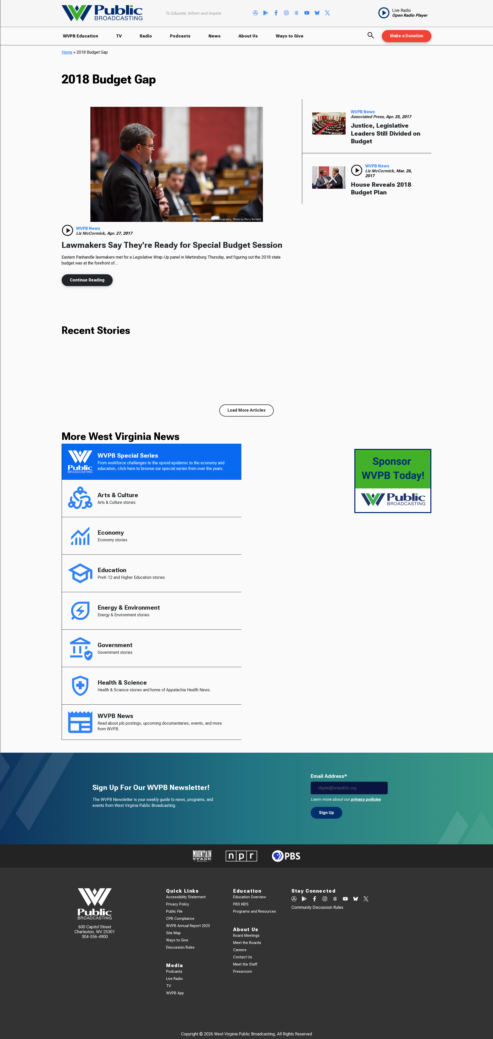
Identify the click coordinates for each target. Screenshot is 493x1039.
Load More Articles (246, 410)
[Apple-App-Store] (255, 13)
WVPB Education (80, 36)
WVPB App (175, 993)
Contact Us (242, 957)
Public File (174, 911)
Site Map (173, 933)
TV (119, 36)
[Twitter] (327, 13)
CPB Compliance (180, 919)
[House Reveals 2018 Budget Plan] (329, 177)
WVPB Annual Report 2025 (188, 926)
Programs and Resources (254, 911)
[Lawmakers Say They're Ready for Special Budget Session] (177, 164)
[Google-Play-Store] (265, 13)
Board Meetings (246, 935)
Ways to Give (290, 36)
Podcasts (180, 36)
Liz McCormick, (91, 233)
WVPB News (88, 228)
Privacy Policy (177, 904)
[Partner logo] (202, 856)
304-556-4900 (95, 936)
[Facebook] (276, 13)
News (214, 36)
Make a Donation (406, 35)
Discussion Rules (180, 947)
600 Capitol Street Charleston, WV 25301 (94, 929)
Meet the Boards (247, 943)
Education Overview (249, 897)
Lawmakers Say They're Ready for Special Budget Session (172, 245)
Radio (146, 36)
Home (67, 52)
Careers (239, 950)
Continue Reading (87, 280)
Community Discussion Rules (317, 907)
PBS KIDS (241, 904)
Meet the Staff (245, 964)
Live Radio (174, 979)
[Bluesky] (317, 13)
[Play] (67, 230)
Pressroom (242, 971)
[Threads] (296, 13)
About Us (248, 36)
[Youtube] (306, 13)
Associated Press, (368, 116)
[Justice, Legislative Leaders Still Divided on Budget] (329, 123)
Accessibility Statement (186, 897)
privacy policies (366, 799)
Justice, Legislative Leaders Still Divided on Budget (385, 133)
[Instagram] (286, 13)
